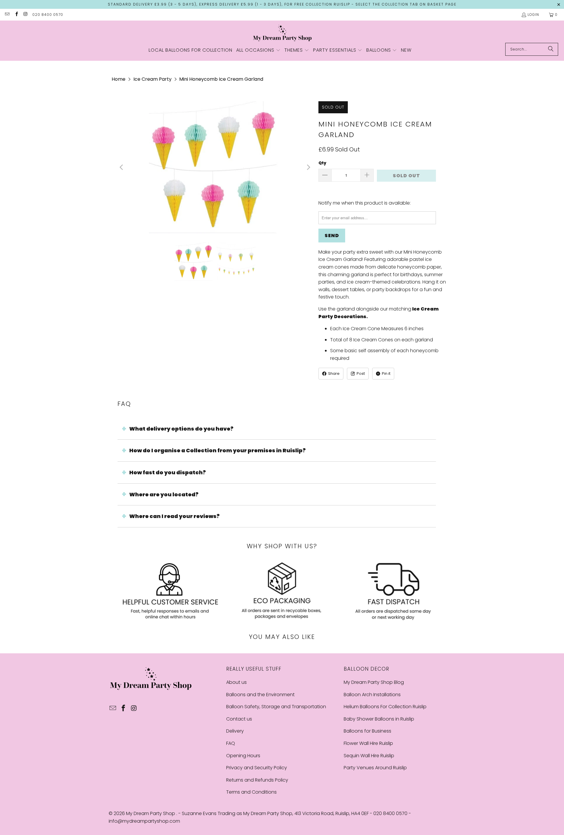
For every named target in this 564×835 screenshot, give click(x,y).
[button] (258, 50)
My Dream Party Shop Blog (374, 682)
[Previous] (122, 167)
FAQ (230, 743)
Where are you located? (164, 494)
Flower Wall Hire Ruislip (368, 743)
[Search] (550, 49)
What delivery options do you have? (181, 428)
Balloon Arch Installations (372, 694)
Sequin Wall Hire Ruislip (369, 755)
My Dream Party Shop (151, 813)
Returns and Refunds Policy (257, 780)
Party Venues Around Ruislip (375, 767)
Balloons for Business (367, 731)
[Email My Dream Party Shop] (6, 14)
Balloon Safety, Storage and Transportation (276, 706)
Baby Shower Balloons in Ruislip (379, 719)
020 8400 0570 (47, 14)
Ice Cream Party (152, 79)
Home (118, 79)
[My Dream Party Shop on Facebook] (16, 14)
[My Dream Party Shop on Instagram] (25, 14)
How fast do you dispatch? (167, 472)
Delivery (235, 731)
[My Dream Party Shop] (282, 33)
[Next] (308, 167)
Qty (322, 163)
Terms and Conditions (251, 792)
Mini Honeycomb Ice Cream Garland (221, 79)
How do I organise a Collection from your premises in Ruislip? (217, 450)
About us (236, 682)
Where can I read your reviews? (174, 516)
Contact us (239, 719)
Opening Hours (243, 755)
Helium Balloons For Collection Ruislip (385, 706)
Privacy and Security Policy (256, 767)
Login (533, 14)
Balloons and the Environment (260, 694)
